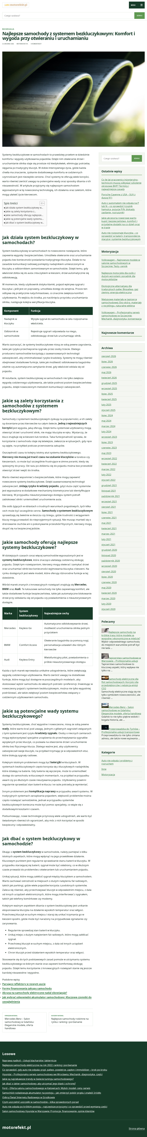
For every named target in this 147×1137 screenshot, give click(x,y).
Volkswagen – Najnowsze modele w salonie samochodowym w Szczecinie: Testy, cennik (120, 263)
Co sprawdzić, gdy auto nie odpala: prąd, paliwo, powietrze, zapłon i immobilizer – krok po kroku (54, 1069)
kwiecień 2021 (109, 528)
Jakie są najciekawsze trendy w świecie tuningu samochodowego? (38, 1079)
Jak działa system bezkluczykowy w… (24, 207)
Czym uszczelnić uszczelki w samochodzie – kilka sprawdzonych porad (40, 1102)
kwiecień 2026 (109, 377)
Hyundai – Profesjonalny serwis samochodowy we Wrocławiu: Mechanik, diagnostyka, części (52, 1074)
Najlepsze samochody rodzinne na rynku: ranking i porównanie (70, 1019)
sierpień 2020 (108, 571)
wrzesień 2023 (109, 436)
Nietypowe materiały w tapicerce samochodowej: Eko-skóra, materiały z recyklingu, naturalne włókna (121, 302)
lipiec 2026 (107, 361)
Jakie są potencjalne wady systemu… (25, 218)
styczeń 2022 (108, 480)
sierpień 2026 (108, 356)
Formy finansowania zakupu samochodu (27, 988)
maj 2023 (106, 453)
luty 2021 (106, 539)
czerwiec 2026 (109, 367)
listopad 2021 (108, 490)
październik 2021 (110, 496)
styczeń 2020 (108, 609)
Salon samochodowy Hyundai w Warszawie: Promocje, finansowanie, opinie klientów (48, 1111)
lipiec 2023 (107, 442)
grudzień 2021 (109, 485)
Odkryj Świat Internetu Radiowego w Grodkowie (28, 1097)
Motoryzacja (8, 29)
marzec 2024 (108, 426)
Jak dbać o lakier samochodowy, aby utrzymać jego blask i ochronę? (39, 1083)
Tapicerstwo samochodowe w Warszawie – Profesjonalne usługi (121, 659)
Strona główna (137, 1128)
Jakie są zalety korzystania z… (21, 211)
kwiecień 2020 (109, 593)
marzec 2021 (108, 533)
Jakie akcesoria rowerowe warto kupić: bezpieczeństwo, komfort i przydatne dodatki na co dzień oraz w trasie (120, 222)
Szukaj (139, 15)
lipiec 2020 (107, 576)
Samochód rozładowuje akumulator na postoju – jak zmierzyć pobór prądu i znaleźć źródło (51, 1092)
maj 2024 (106, 420)
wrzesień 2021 (109, 501)
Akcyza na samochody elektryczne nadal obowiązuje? (34, 992)
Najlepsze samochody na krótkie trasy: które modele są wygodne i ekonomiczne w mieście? (120, 635)
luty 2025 (106, 404)
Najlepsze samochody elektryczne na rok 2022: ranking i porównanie (39, 1065)
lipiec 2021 (107, 512)
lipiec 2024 (107, 415)
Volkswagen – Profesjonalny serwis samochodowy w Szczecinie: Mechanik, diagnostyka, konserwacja (121, 315)
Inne (103, 769)
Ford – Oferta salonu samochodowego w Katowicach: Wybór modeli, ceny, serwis (46, 1088)
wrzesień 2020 (109, 566)
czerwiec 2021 (109, 517)
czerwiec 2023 (109, 447)
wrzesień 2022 (109, 458)
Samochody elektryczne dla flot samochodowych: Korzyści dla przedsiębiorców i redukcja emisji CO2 (119, 683)
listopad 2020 (108, 555)
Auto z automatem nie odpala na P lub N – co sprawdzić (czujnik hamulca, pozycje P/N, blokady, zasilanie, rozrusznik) (120, 207)
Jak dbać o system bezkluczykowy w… (25, 222)
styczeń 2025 (108, 410)
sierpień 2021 (108, 506)
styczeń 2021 (108, 544)
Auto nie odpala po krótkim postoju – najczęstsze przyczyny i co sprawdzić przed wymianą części (54, 1106)
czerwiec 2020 (109, 582)
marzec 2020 (108, 598)
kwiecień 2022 (109, 463)
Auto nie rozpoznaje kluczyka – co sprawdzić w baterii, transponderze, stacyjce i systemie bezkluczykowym (121, 236)
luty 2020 (106, 603)
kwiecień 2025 (109, 399)
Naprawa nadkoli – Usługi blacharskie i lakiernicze (29, 1060)
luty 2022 (106, 474)
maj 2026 (106, 372)
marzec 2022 (108, 469)
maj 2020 (106, 587)
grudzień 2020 (109, 550)
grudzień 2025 (109, 383)
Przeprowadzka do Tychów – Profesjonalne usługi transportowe (120, 730)
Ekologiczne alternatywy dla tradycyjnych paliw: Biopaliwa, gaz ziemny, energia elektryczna (119, 289)
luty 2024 (106, 431)
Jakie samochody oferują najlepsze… (24, 215)
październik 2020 (110, 560)
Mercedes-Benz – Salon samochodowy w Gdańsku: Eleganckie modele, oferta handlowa (19, 1022)
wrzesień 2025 (109, 388)
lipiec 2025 (107, 393)
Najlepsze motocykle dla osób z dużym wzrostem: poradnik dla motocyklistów (118, 276)
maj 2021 (106, 523)
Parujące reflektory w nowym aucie (24, 984)
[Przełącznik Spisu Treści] (40, 203)
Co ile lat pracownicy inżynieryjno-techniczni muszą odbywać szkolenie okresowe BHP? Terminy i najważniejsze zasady (121, 184)
